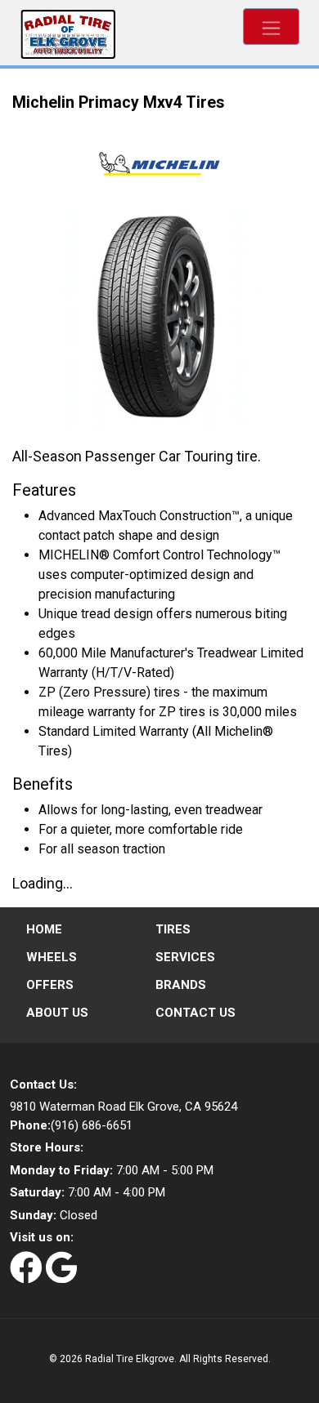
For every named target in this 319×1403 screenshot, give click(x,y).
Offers (50, 985)
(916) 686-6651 (71, 1125)
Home (44, 929)
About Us (57, 1012)
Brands (180, 985)
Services (185, 957)
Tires (173, 929)
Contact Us (195, 1012)
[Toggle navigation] (271, 26)
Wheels (51, 957)
